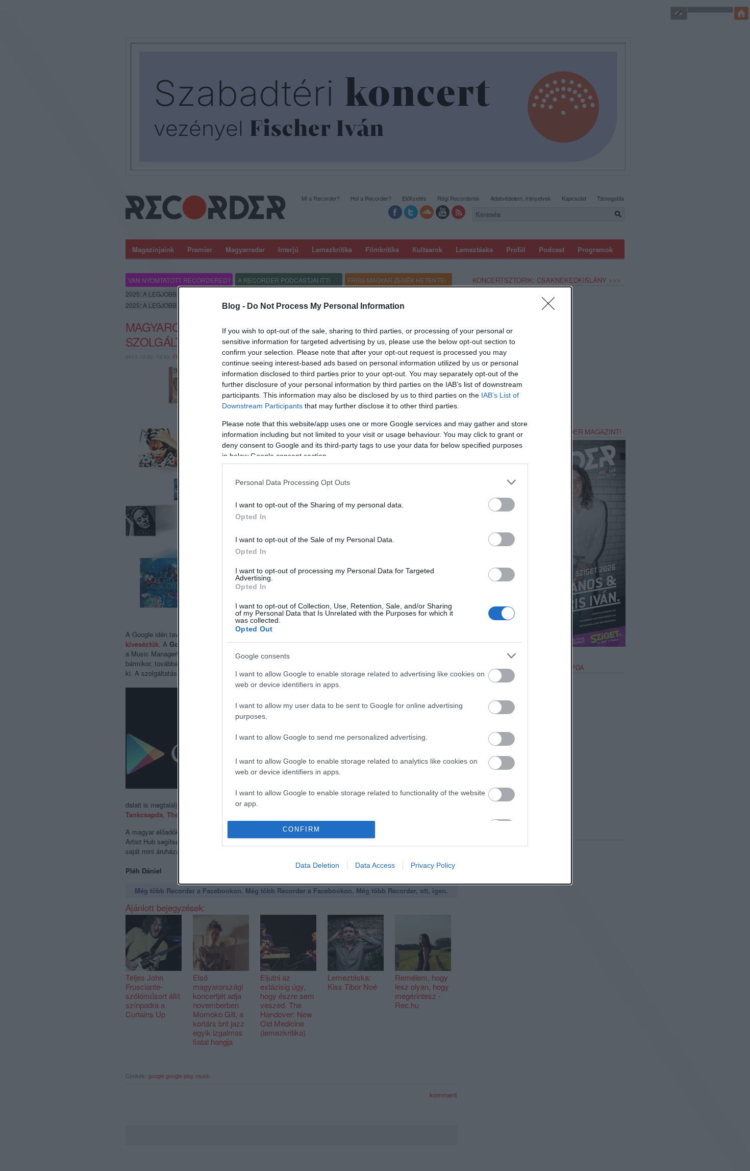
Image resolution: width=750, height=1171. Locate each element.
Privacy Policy (433, 865)
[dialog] (375, 585)
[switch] (501, 504)
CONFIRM (301, 829)
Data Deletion (317, 865)
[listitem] (375, 482)
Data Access (375, 865)
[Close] (551, 306)
